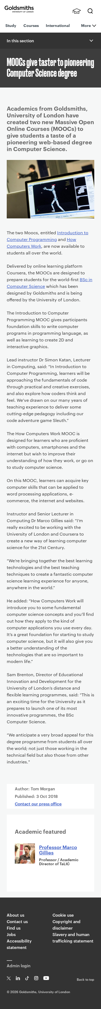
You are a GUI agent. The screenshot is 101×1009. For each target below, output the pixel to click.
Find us (13, 928)
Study (10, 25)
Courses (31, 25)
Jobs (11, 934)
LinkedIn (18, 978)
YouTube (46, 978)
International (58, 25)
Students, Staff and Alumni (76, 11)
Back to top (85, 979)
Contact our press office (38, 803)
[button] (90, 41)
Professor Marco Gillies (58, 849)
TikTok (27, 978)
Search (90, 11)
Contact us (17, 921)
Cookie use (63, 915)
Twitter (9, 978)
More (86, 25)
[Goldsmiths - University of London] (19, 9)
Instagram (36, 978)
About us (15, 915)
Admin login (18, 965)
